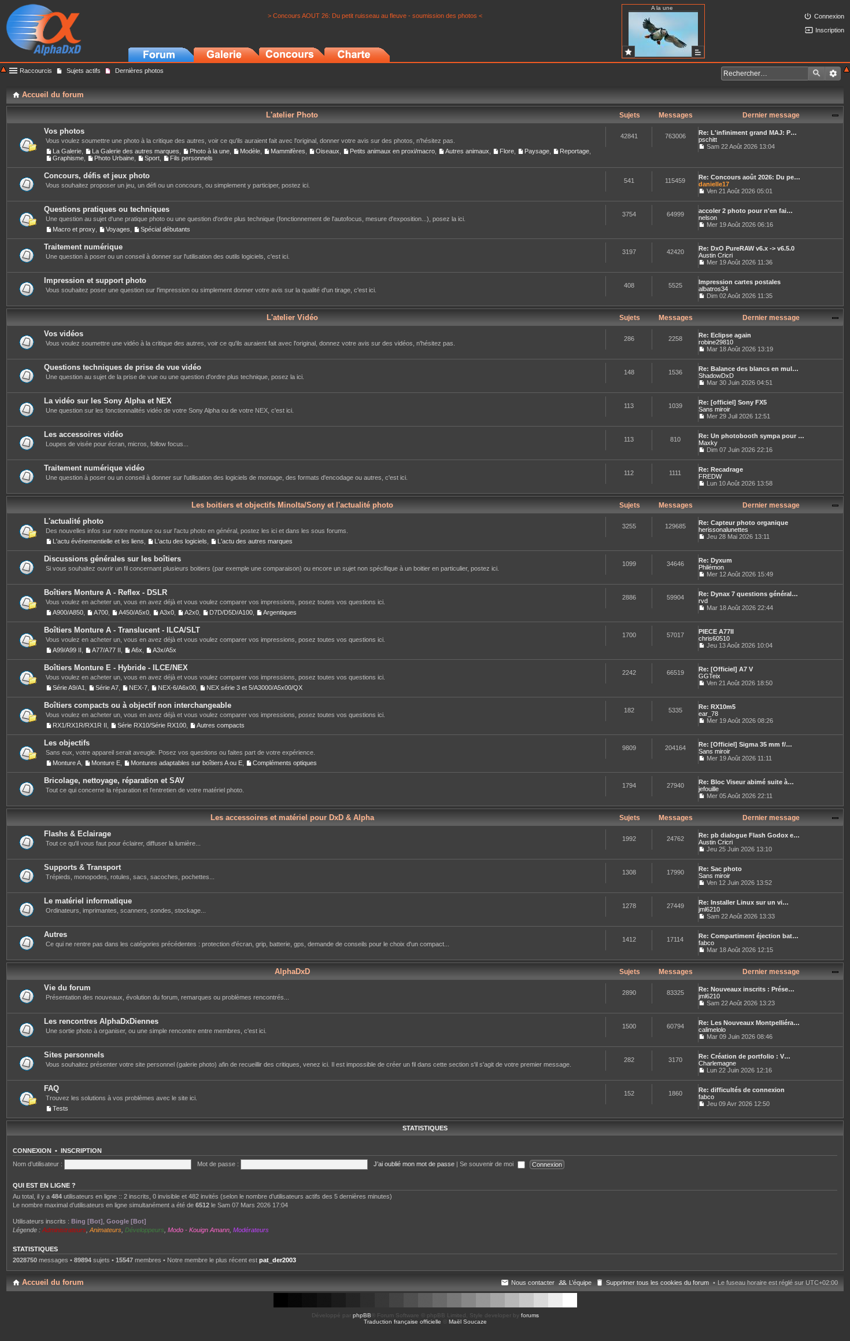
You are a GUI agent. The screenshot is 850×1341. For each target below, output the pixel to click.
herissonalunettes (723, 529)
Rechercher (816, 73)
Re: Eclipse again (725, 335)
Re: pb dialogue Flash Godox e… (749, 835)
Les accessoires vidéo (83, 434)
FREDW (710, 476)
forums (530, 1315)
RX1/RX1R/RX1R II (80, 725)
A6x (136, 649)
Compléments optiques (285, 762)
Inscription (81, 1150)
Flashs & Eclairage (77, 833)
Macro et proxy (74, 229)
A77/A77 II (106, 649)
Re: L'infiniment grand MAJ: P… (748, 132)
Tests (60, 1108)
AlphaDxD (292, 971)
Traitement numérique (83, 247)
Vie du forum (67, 987)
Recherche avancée (833, 73)
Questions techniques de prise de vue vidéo (122, 367)
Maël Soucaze (468, 1321)
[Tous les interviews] (698, 52)
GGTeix (709, 676)
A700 (101, 612)
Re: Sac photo (720, 868)
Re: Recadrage (721, 469)
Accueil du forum (53, 1282)
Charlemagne (717, 1063)
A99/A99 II (67, 649)
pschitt (708, 139)
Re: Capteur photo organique (743, 522)
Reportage (574, 151)
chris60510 (714, 638)
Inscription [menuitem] (829, 30)
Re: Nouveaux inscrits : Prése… (746, 989)
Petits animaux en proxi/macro (392, 151)
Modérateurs (251, 1229)
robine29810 (716, 342)
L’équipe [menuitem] (580, 1282)
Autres (55, 934)
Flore (507, 151)
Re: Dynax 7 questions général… (748, 593)
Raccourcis (36, 70)
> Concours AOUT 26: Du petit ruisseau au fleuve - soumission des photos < (375, 15)
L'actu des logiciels (180, 541)
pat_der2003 (277, 1260)
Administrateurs (64, 1229)
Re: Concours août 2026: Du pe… (749, 177)
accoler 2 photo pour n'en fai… (746, 210)
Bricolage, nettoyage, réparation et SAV (114, 780)
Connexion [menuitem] (829, 16)
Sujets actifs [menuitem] (83, 70)
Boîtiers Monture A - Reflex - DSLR (105, 592)
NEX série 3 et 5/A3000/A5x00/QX (254, 687)
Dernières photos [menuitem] (139, 70)
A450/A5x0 (134, 612)
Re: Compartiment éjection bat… (749, 935)
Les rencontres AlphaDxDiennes (101, 1021)
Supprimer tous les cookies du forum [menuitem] (657, 1282)
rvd (703, 600)
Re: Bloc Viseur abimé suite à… (746, 781)
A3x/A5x (164, 649)
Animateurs (105, 1229)
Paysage (536, 151)
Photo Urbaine (114, 158)
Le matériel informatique (88, 901)
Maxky (708, 442)
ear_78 (708, 713)
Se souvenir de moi (487, 1163)
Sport (152, 158)
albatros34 (713, 288)
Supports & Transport (82, 867)
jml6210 (709, 909)
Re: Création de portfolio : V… (744, 1056)
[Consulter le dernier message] (702, 146)
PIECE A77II (716, 631)
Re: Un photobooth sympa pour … (751, 435)
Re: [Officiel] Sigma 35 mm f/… (745, 744)
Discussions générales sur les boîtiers (112, 558)
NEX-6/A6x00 (177, 687)
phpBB (362, 1315)
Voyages (118, 229)
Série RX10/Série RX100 (151, 725)
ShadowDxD (716, 375)
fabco (706, 942)
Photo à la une (210, 151)
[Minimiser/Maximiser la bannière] (846, 70)
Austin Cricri (716, 255)
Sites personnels (74, 1054)
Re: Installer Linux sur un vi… (744, 902)
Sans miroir (714, 409)
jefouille (709, 788)
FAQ (51, 1088)
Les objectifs (67, 743)
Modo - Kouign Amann (199, 1229)
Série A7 (107, 687)
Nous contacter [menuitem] (533, 1282)
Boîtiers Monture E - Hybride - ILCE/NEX (116, 667)
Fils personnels (191, 158)
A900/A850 (68, 612)
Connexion (32, 1150)
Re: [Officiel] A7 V (726, 669)
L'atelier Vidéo (292, 317)
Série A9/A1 (69, 687)
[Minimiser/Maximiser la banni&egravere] (3, 70)
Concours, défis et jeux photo (97, 175)
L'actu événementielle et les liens (98, 541)
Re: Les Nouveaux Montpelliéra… (749, 1022)
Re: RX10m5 (717, 706)
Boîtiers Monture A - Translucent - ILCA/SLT (122, 630)
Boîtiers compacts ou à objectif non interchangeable (137, 705)
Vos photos (64, 131)
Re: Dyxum (715, 560)
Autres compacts (221, 725)
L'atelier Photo (292, 115)
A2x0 (191, 612)
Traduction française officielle (402, 1321)
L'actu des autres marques (255, 541)
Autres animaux (467, 151)
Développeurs (144, 1229)
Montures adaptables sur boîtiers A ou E (186, 762)
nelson (708, 217)
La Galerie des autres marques (135, 151)
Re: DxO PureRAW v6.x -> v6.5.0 (746, 248)
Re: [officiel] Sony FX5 (733, 402)
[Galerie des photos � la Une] (628, 52)
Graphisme (68, 158)
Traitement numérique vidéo (94, 468)
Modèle (250, 151)
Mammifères (288, 151)
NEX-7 (138, 687)
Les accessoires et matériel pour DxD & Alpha (292, 817)
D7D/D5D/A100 (231, 612)
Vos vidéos (63, 333)
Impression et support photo (95, 280)
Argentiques (280, 612)
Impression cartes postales (740, 281)
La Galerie (67, 151)
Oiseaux (327, 151)
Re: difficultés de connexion (742, 1089)
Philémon (711, 567)
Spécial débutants (165, 229)
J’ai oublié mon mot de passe (414, 1163)
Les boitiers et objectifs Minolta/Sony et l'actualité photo (292, 505)
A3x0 (167, 612)
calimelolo (712, 1029)
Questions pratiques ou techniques (106, 209)
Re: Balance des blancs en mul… (749, 368)
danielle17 (714, 184)
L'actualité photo (74, 521)
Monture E (105, 762)
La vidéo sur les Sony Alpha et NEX (108, 400)
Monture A (67, 762)
